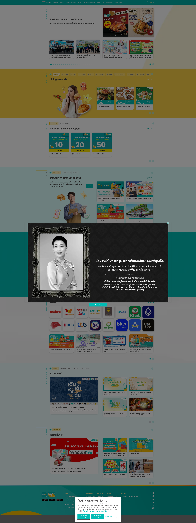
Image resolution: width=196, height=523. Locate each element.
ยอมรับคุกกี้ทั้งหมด (84, 516)
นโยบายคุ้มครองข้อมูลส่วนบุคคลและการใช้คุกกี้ (95, 511)
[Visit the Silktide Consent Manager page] (117, 516)
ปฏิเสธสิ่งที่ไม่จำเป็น (97, 516)
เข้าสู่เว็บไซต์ (98, 305)
